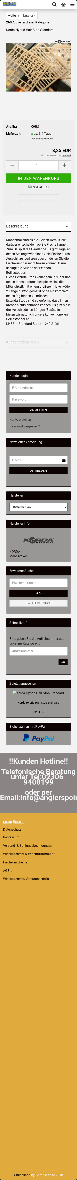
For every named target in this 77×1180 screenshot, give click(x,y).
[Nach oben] (11, 1174)
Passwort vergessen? (24, 426)
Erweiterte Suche (38, 603)
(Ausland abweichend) (42, 138)
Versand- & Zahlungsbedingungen (27, 846)
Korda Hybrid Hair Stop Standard (39, 702)
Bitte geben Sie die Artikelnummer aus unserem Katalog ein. (36, 641)
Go (38, 593)
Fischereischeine (15, 862)
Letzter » (29, 16)
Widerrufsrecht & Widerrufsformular (28, 854)
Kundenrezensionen (22, 342)
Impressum (11, 837)
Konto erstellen (20, 420)
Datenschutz (12, 829)
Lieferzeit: (13, 134)
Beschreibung (17, 226)
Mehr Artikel (18, 556)
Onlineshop (22, 1175)
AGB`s (7, 871)
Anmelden (38, 410)
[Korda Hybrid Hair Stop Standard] (38, 67)
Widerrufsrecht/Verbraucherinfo (26, 879)
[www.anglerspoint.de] (8, 4)
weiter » (13, 16)
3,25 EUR (38, 712)
